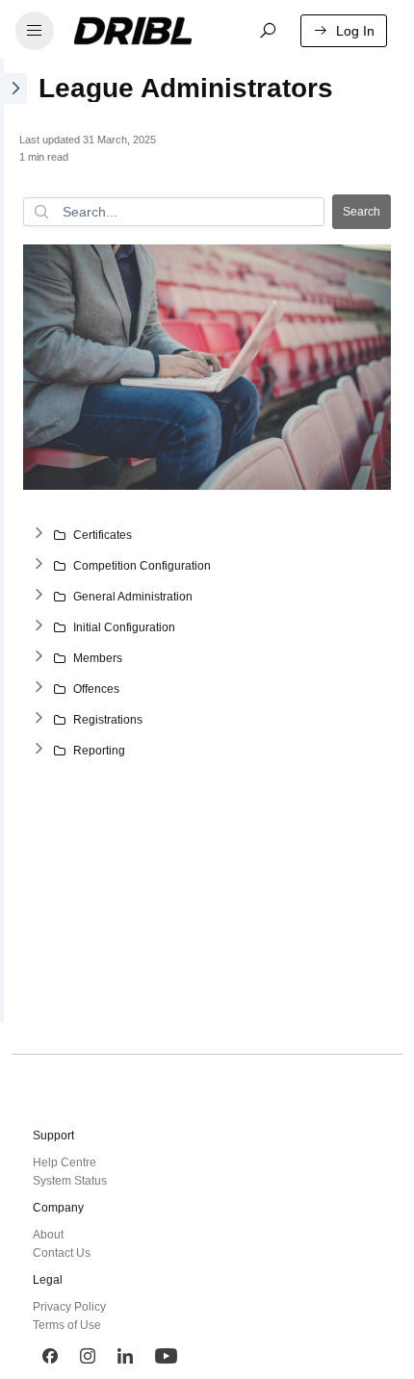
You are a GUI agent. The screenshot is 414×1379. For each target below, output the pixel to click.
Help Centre (64, 1162)
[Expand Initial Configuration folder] (38, 627)
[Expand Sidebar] (13, 540)
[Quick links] (147, 31)
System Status (70, 1180)
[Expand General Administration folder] (38, 596)
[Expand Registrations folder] (38, 719)
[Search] (267, 31)
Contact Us (62, 1253)
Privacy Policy (69, 1307)
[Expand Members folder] (38, 658)
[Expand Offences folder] (38, 689)
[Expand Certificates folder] (38, 535)
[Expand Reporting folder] (38, 750)
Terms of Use (67, 1325)
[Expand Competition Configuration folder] (38, 565)
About (48, 1234)
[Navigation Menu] (34, 31)
